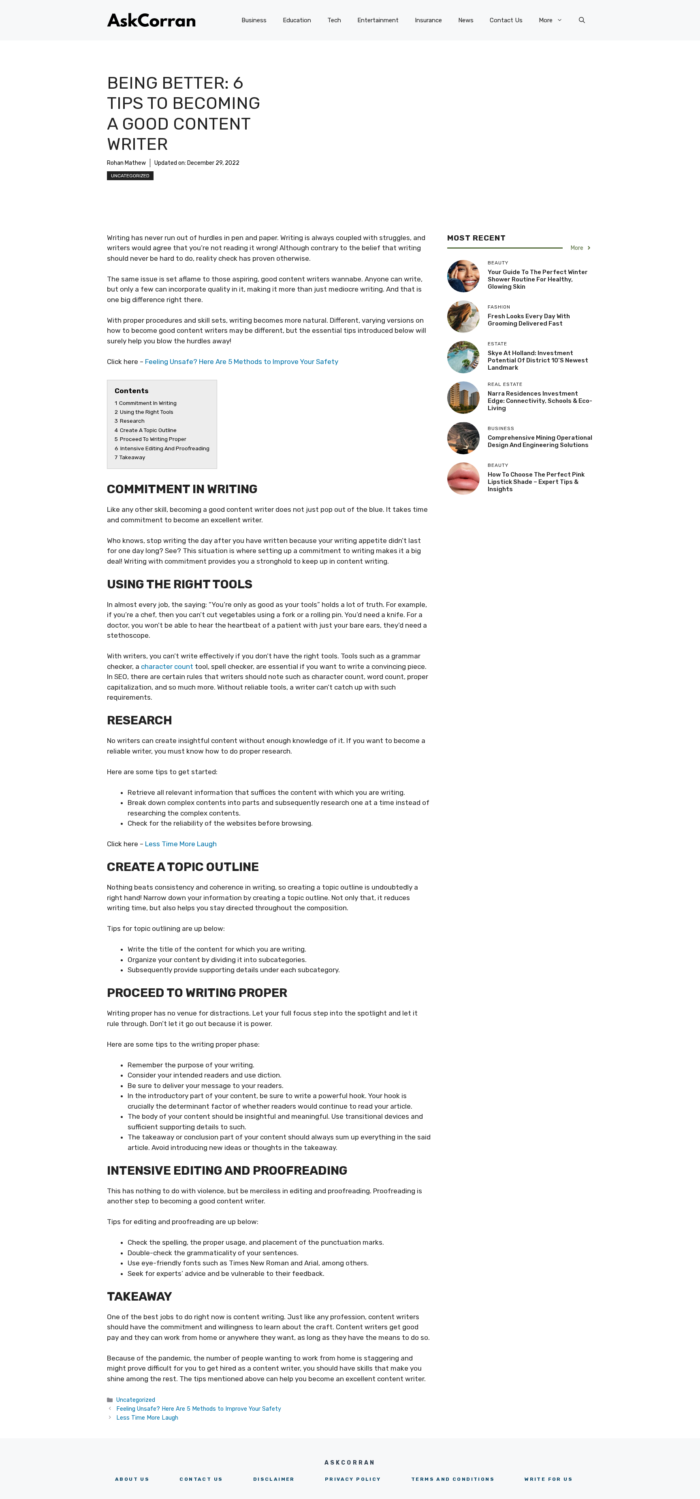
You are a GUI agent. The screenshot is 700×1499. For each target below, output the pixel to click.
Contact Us (506, 20)
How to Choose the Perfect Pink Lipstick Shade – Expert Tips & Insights (536, 482)
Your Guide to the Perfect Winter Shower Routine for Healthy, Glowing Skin (538, 279)
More (546, 20)
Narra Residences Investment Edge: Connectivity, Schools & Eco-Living (540, 401)
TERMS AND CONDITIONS (453, 1479)
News (466, 20)
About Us (132, 1479)
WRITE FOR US (549, 1479)
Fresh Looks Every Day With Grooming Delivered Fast (529, 320)
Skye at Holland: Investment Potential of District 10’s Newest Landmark (538, 360)
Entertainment (378, 20)
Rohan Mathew (126, 163)
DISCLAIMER (274, 1479)
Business (254, 20)
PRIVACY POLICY (353, 1479)
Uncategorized (130, 176)
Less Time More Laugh (181, 844)
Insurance (428, 20)
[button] (582, 20)
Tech (334, 20)
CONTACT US (201, 1479)
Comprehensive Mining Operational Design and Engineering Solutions (540, 441)
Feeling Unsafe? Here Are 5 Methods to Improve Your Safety (241, 362)
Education (297, 20)
